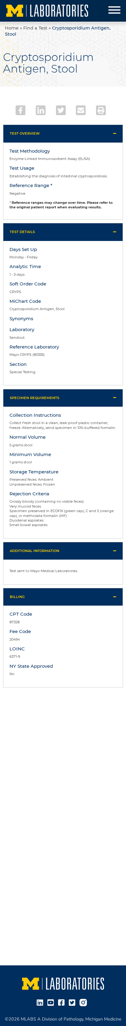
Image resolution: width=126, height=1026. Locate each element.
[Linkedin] (41, 110)
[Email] (81, 110)
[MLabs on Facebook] (62, 1002)
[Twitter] (61, 110)
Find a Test (35, 28)
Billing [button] (17, 597)
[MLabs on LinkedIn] (41, 1002)
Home (12, 28)
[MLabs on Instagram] (84, 1002)
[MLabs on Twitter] (73, 1002)
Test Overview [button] (25, 133)
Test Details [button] (22, 232)
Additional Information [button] (34, 551)
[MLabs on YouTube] (51, 1002)
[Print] (101, 110)
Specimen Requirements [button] (34, 398)
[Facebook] (20, 110)
